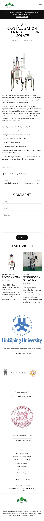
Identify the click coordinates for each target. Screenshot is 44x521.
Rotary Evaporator (22, 466)
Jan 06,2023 (26, 283)
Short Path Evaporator (22, 470)
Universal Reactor (22, 463)
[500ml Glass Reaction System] (11, 261)
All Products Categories (22, 473)
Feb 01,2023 (6, 280)
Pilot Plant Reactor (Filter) (22, 460)
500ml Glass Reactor (11, 183)
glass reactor (6, 167)
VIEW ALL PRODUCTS (21, 353)
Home (22, 450)
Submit (21, 237)
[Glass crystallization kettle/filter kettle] (32, 261)
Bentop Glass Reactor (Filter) (22, 456)
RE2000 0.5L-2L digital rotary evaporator (32, 183)
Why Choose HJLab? (22, 453)
